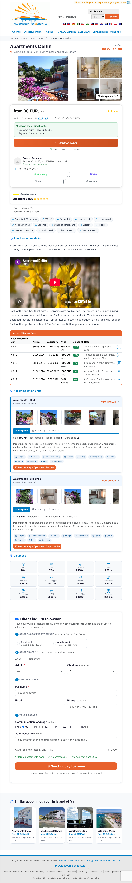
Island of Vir (44, 38)
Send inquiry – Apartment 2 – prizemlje (39, 546)
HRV (82, 727)
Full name (22, 686)
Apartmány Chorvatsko (67, 878)
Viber (95, 174)
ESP (55, 727)
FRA (64, 727)
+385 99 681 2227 (27, 169)
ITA (46, 727)
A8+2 (40, 118)
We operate (9, 871)
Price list (56, 430)
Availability (40, 430)
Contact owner (68, 143)
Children (78, 665)
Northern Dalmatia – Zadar (22, 38)
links (54, 878)
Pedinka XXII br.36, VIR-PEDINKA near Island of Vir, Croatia (44, 51)
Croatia (16, 31)
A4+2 (48, 118)
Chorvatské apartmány (89, 878)
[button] (66, 197)
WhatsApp (42, 174)
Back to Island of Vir (23, 208)
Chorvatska (71, 871)
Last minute (84, 31)
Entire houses (100, 31)
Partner (48, 878)
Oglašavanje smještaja (71, 865)
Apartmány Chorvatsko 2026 (90, 871)
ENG (18, 727)
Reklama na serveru (69, 860)
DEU (37, 727)
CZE (28, 727)
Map (40, 181)
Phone (76, 700)
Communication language (36, 722)
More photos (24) (109, 96)
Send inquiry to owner (68, 766)
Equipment (23, 430)
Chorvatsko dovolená (55, 871)
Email (19, 700)
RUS (73, 727)
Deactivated (38, 878)
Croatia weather (67, 31)
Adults (20, 665)
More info (115, 31)
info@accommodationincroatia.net (104, 860)
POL (92, 727)
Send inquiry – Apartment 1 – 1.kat (36, 467)
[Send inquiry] (119, 347)
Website (93, 181)
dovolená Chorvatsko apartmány (29, 871)
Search (113, 16)
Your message (29, 733)
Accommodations (33, 31)
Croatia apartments (112, 871)
